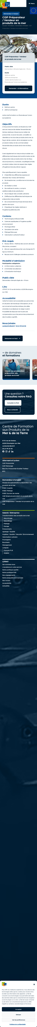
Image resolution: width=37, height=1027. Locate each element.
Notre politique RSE (9, 572)
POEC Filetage (7, 491)
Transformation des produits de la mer (16, 515)
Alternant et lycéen (10, 460)
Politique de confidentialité (18, 1024)
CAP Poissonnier (8, 463)
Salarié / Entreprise (10, 512)
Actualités (5, 586)
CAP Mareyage (7, 466)
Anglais (6, 553)
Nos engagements (8, 575)
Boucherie (5, 542)
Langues (5, 548)
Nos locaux (6, 580)
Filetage (6, 523)
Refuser (18, 1015)
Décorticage (8, 518)
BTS (3, 471)
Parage (6, 526)
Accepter (18, 1009)
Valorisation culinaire (9, 537)
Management (7, 545)
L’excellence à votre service (12, 567)
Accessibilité (6, 583)
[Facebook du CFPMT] (3, 451)
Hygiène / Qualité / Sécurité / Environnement (18, 534)
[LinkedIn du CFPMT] (12, 451)
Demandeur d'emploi (21, 25)
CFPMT (5, 561)
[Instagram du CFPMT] (6, 451)
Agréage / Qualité (8, 532)
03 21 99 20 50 (21, 326)
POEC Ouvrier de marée (10, 493)
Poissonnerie (7, 529)
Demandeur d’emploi (11, 480)
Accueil (4, 25)
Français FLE (8, 550)
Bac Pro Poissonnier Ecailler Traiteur (15, 469)
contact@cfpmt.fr (8, 326)
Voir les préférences (18, 1020)
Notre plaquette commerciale (12, 578)
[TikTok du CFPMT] (9, 451)
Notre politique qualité (10, 570)
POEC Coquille (7, 488)
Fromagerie (6, 540)
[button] (34, 984)
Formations (11, 25)
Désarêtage (8, 521)
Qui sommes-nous (8, 564)
